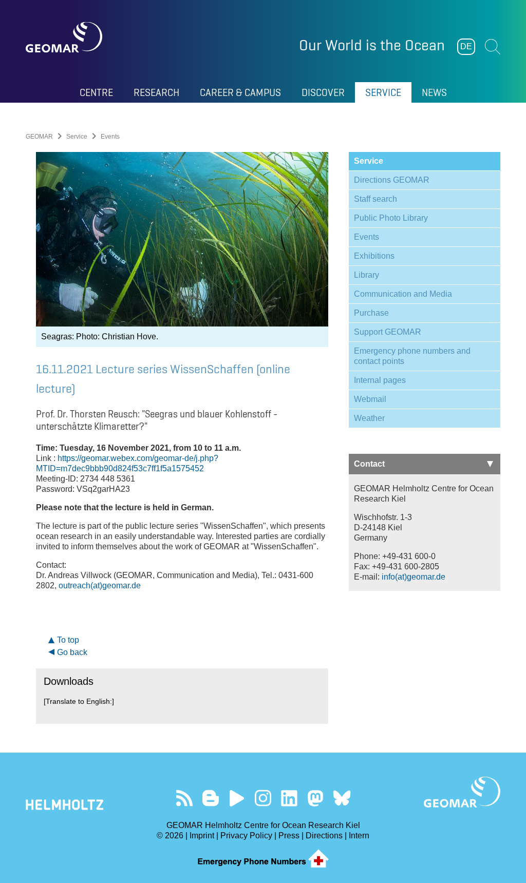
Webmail (370, 399)
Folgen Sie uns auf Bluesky (342, 798)
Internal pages (380, 380)
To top (68, 640)
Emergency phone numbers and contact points (412, 356)
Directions (324, 835)
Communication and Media (403, 294)
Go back (72, 652)
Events (366, 237)
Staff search (375, 199)
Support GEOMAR (387, 332)
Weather (369, 418)
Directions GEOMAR (391, 180)
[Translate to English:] (79, 701)
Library (366, 275)
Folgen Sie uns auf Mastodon (316, 798)
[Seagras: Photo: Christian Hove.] (182, 239)
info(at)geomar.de (413, 576)
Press (288, 835)
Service (76, 136)
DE (466, 46)
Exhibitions (374, 256)
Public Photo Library (391, 218)
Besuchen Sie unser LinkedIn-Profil (289, 798)
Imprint (202, 835)
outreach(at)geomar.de (100, 585)
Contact (369, 463)
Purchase (371, 313)
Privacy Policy (246, 835)
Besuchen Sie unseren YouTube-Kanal (237, 798)
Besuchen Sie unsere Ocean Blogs (211, 798)
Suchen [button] (492, 46)
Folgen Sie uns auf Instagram (263, 798)
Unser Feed (185, 798)
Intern (359, 835)
